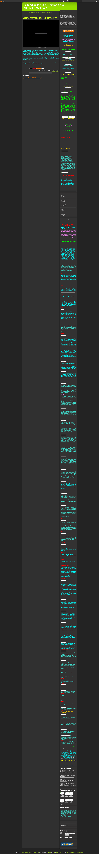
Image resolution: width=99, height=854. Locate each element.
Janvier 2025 (62, 215)
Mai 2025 (62, 210)
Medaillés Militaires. (63, 822)
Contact (53, 852)
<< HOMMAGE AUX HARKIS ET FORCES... (35, 12)
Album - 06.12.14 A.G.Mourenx (62, 795)
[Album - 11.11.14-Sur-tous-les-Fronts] (71, 794)
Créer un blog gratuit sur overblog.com (66, 844)
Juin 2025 (62, 209)
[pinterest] (67, 1)
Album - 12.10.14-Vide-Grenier (71, 802)
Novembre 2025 (63, 205)
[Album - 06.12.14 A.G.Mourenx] (62, 793)
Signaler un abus (58, 852)
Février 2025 (62, 214)
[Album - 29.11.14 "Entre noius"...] (67, 794)
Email (61, 833)
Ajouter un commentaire (32, 77)
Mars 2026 (62, 200)
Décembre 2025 (63, 204)
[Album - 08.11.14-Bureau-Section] (62, 801)
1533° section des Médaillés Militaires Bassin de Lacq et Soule (29, 852)
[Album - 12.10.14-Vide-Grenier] (71, 800)
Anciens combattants (64, 825)
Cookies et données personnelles (71, 852)
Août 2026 (62, 195)
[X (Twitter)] (65, 1)
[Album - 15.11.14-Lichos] (67, 800)
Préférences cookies (80, 852)
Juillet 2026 (62, 196)
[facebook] (63, 1)
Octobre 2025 (63, 206)
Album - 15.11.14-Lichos (66, 802)
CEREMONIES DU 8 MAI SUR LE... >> (47, 12)
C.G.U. (64, 852)
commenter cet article (55, 71)
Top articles (49, 852)
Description (62, 15)
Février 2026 (62, 201)
